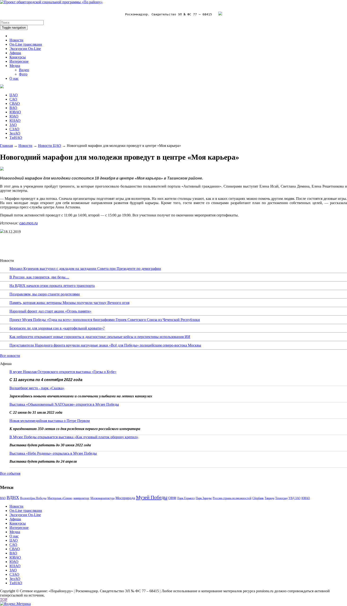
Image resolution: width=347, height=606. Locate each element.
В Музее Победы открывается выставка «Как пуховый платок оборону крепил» (73, 437)
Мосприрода (125, 498)
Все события (10, 473)
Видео (24, 70)
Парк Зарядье (204, 498)
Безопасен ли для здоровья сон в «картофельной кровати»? (57, 328)
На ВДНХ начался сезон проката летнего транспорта (52, 286)
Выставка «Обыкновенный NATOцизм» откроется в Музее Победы (64, 404)
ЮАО (13, 116)
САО (13, 99)
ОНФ (172, 498)
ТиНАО (15, 138)
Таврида (269, 498)
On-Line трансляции (25, 44)
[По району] (51, 2)
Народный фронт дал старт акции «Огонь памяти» (50, 311)
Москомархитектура (102, 498)
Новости (16, 40)
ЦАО (13, 95)
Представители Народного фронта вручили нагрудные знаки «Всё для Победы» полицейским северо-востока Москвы (105, 345)
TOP (3, 599)
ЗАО (13, 125)
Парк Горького (186, 498)
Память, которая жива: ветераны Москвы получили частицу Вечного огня (69, 303)
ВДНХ (13, 497)
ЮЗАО (15, 121)
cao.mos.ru (28, 223)
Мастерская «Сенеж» (59, 498)
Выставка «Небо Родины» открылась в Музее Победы (53, 453)
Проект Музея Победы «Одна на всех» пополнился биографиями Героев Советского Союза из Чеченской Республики (104, 320)
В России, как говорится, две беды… (39, 277)
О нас (14, 78)
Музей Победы (151, 497)
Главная (6, 146)
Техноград (281, 498)
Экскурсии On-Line (25, 49)
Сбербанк (258, 498)
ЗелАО (14, 133)
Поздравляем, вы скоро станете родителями (44, 294)
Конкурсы (17, 57)
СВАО (14, 103)
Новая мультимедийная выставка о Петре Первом (49, 421)
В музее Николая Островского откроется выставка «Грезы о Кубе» (62, 372)
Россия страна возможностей (232, 498)
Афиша (15, 53)
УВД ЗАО (294, 498)
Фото (23, 74)
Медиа (14, 66)
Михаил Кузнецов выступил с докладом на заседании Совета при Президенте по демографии (85, 269)
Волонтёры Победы (33, 498)
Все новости (10, 356)
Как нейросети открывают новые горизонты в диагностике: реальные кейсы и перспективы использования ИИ (99, 337)
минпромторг (81, 498)
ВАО (13, 108)
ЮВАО (15, 112)
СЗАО (14, 129)
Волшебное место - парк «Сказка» (36, 388)
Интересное (19, 61)
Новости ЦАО (49, 146)
